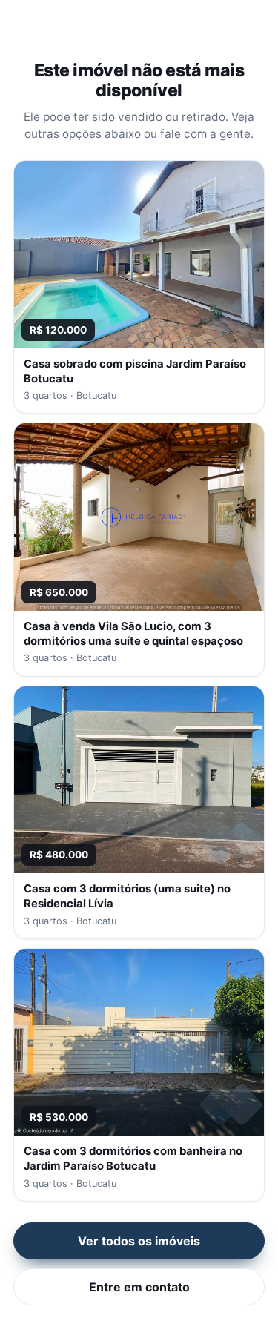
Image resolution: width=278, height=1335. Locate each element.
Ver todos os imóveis (139, 1240)
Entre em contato (139, 1286)
